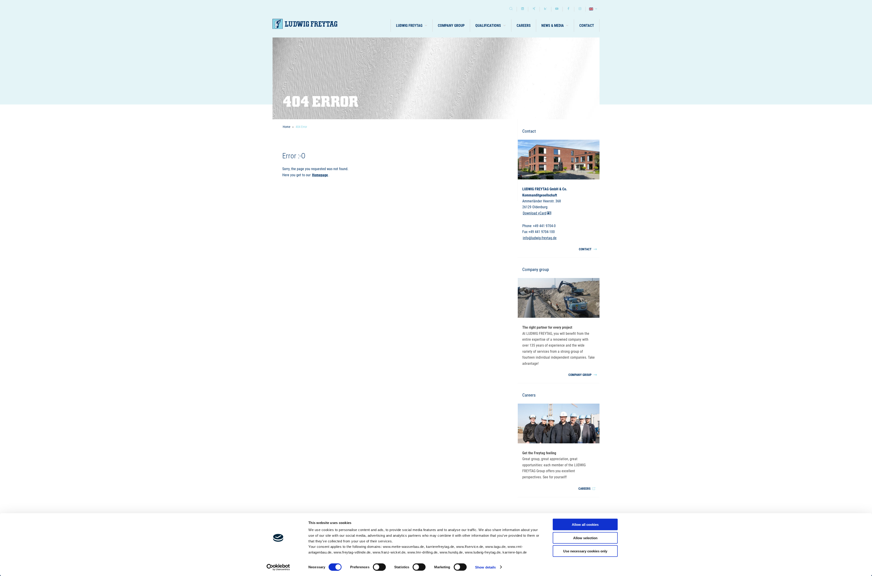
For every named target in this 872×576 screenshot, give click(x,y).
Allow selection (585, 538)
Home (286, 127)
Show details (485, 567)
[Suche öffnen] (511, 9)
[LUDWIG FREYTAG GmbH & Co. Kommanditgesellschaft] (304, 24)
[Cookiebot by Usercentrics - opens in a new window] (278, 567)
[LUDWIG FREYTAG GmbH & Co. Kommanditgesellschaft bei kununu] (545, 9)
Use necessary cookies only (585, 551)
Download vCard (534, 213)
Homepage (320, 175)
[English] (594, 9)
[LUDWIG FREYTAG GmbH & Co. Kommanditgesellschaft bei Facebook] (568, 9)
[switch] (379, 567)
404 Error (301, 127)
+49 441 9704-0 (544, 226)
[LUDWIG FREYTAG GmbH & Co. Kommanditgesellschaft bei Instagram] (580, 9)
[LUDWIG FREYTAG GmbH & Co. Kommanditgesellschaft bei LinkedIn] (522, 9)
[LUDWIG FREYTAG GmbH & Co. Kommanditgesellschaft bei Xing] (533, 9)
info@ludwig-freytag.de (540, 238)
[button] (411, 25)
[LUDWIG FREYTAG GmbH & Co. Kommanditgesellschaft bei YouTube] (557, 9)
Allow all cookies (585, 524)
